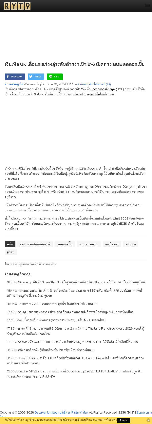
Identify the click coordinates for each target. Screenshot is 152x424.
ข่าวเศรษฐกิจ (14, 84)
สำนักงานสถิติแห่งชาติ (34, 244)
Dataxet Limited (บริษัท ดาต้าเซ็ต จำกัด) (61, 412)
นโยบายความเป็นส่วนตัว (76, 419)
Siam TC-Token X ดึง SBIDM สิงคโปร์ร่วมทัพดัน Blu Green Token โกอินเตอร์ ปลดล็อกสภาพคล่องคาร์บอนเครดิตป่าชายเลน (75, 360)
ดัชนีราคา (112, 244)
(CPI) (10, 252)
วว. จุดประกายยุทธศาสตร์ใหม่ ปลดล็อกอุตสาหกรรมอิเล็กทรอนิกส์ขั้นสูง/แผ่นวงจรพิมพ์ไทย (70, 312)
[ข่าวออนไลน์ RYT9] (16, 6)
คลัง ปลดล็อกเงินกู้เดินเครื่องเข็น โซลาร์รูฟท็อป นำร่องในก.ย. (50, 350)
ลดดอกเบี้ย (93, 94)
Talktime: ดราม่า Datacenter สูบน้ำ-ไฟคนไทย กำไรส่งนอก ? (52, 304)
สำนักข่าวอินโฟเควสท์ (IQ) (94, 84)
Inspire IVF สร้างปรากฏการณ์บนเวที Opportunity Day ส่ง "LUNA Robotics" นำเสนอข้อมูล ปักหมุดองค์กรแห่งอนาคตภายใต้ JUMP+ (74, 373)
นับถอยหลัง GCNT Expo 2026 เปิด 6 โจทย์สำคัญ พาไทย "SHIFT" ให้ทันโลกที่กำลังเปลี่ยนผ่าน (72, 342)
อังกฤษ (110, 89)
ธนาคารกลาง (97, 89)
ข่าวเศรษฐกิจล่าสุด (17, 274)
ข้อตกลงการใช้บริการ (105, 419)
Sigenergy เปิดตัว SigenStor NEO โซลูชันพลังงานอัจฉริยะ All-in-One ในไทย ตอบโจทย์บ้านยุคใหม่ (76, 282)
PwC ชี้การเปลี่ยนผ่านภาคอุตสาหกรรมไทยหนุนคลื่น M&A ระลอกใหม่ (56, 320)
